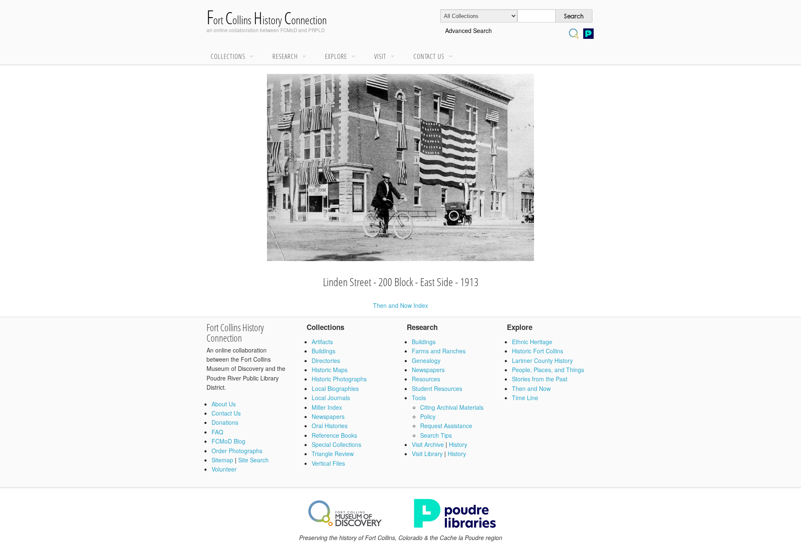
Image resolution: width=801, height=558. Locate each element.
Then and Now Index (400, 305)
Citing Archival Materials (452, 407)
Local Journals (331, 397)
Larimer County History (542, 360)
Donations (225, 422)
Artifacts (322, 341)
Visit (380, 56)
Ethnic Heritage (532, 341)
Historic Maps (330, 369)
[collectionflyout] (253, 56)
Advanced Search (468, 30)
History (458, 444)
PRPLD (316, 29)
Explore (336, 56)
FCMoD (288, 29)
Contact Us (428, 56)
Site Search (253, 460)
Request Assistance (446, 425)
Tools (419, 397)
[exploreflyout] (355, 56)
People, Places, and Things (548, 369)
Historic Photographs (339, 379)
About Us (224, 404)
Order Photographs (237, 450)
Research (285, 56)
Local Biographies (335, 388)
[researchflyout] (306, 56)
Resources (426, 379)
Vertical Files (328, 463)
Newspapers (328, 416)
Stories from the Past (539, 379)
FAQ (217, 432)
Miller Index (327, 407)
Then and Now (531, 388)
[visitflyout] (394, 56)
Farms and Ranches (439, 351)
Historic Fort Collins (537, 351)
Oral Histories (330, 425)
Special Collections (336, 444)
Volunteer (224, 469)
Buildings (323, 351)
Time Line (525, 397)
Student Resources (437, 388)
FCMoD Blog (228, 441)
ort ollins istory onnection (267, 20)
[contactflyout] (452, 56)
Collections (228, 56)
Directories (326, 360)
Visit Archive (428, 444)
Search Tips (436, 435)
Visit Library (427, 453)
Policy (428, 416)
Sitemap (222, 460)
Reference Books (334, 435)
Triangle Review (333, 453)
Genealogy (426, 360)
